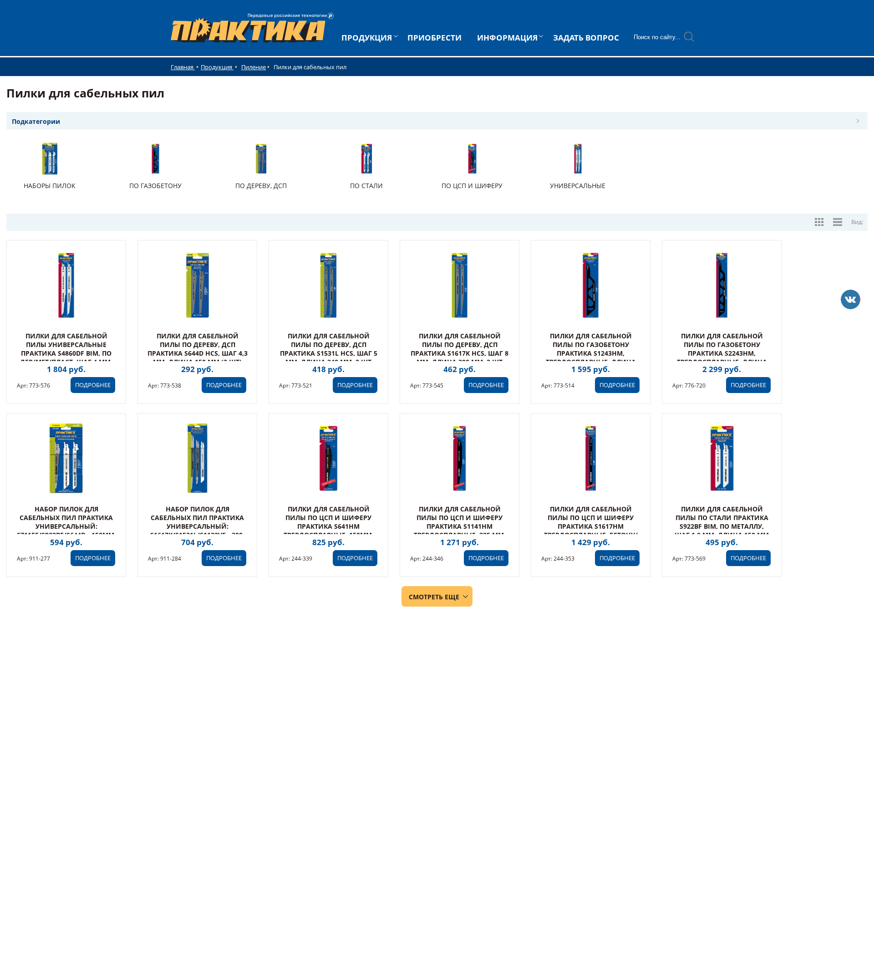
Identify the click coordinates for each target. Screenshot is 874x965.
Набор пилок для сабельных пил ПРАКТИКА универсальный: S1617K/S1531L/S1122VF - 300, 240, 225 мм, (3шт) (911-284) (197, 526)
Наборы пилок (50, 185)
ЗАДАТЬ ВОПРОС (586, 37)
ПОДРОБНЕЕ (93, 385)
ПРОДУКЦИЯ (366, 37)
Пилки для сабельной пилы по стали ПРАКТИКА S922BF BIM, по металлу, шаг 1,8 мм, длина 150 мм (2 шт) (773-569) (722, 526)
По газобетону (155, 185)
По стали (366, 185)
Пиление (253, 67)
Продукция (217, 67)
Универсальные (577, 185)
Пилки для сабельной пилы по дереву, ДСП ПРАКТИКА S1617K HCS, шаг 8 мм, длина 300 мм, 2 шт (459, 349)
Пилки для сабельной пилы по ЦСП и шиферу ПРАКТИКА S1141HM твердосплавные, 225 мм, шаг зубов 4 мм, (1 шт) (460, 526)
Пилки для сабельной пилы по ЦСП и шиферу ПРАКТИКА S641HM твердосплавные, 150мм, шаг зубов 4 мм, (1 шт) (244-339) (328, 531)
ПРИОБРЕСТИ (434, 37)
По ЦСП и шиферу (472, 185)
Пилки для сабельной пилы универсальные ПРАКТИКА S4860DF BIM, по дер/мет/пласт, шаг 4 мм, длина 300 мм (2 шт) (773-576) (66, 357)
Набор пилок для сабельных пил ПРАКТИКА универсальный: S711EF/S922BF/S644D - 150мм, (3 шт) (66, 526)
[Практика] (850, 299)
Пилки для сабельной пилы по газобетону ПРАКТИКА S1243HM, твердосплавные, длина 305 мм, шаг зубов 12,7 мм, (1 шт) (591, 357)
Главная (183, 67)
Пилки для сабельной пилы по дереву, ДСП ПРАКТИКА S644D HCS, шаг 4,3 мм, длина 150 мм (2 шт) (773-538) (197, 353)
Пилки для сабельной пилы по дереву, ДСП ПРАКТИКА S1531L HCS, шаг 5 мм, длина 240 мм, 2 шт (328, 349)
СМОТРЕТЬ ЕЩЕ (434, 596)
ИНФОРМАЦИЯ (507, 37)
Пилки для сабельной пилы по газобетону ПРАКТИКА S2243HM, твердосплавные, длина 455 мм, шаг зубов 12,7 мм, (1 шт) (722, 357)
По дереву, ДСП (261, 185)
